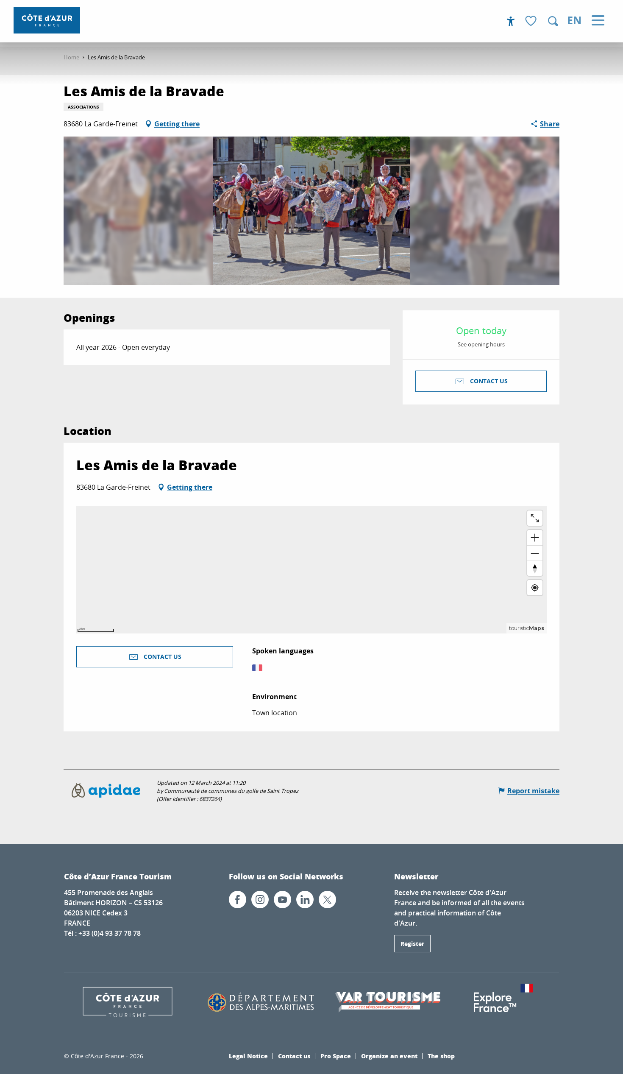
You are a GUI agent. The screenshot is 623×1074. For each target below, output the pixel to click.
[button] (553, 21)
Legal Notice (248, 1056)
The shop (441, 1056)
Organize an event (389, 1056)
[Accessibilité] (511, 21)
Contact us (294, 1056)
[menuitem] (47, 20)
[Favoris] (532, 21)
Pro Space (335, 1056)
